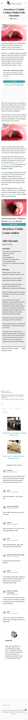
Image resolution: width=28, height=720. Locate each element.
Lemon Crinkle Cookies (11, 194)
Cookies (13, 394)
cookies (10, 408)
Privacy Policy (6, 705)
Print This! (13, 224)
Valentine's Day (4, 397)
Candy (5, 394)
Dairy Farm (11, 221)
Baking (2, 394)
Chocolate (9, 394)
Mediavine (14, 713)
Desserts (17, 394)
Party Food (7, 396)
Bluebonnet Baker (6, 391)
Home (2, 399)
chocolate (4, 408)
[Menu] (2, 3)
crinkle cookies (17, 408)
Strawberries (21, 396)
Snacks (16, 396)
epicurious (21, 394)
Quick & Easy (12, 396)
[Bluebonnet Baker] (14, 3)
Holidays (3, 396)
